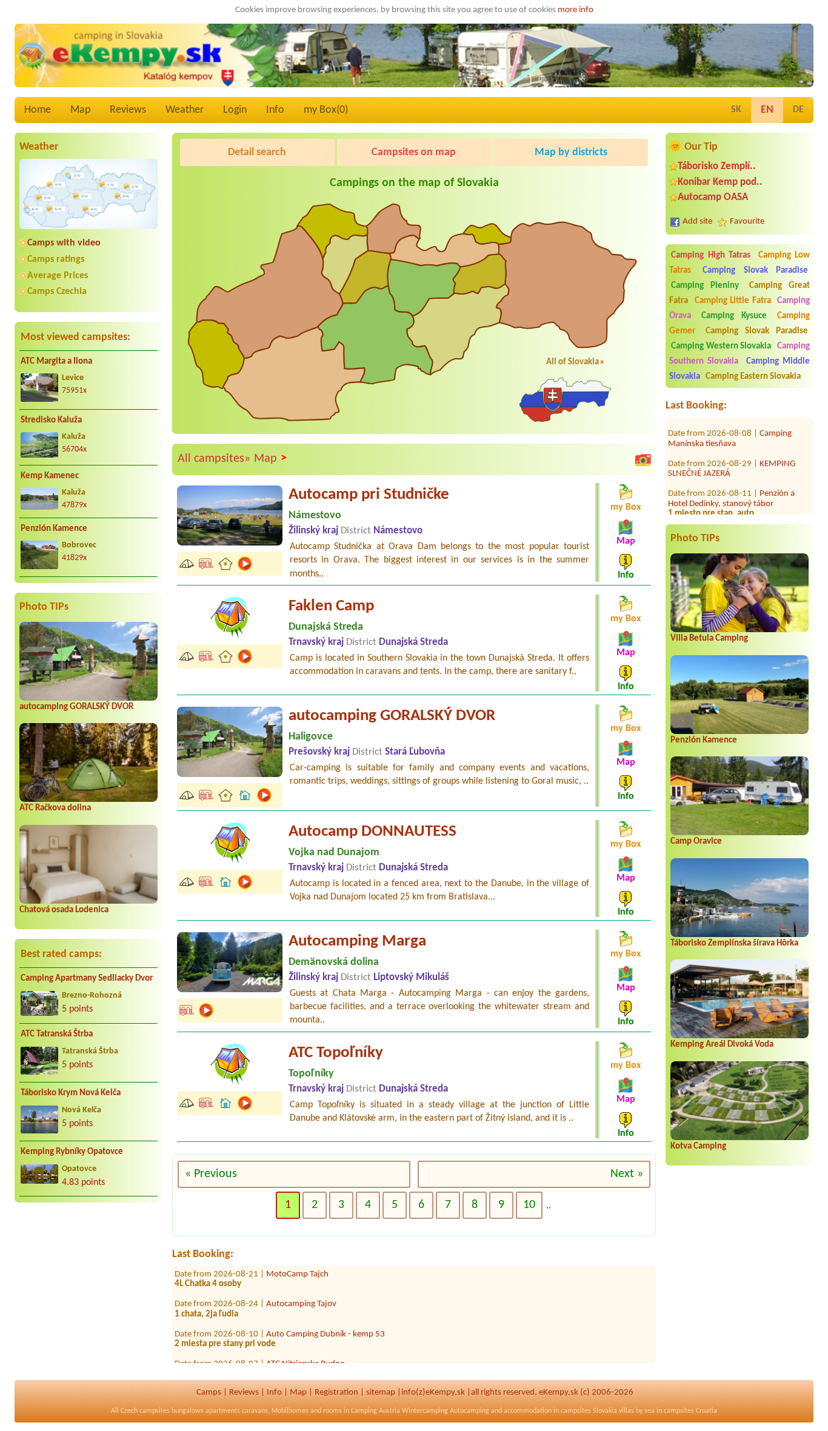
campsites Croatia (690, 1411)
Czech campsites (145, 1411)
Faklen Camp (331, 606)
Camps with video (64, 243)
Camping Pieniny (705, 285)
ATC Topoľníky (336, 1053)
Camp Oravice (696, 841)
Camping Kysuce (733, 316)
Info (275, 110)
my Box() (326, 110)
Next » (626, 1174)
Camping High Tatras (710, 255)
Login (235, 110)
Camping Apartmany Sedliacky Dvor (87, 978)
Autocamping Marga (357, 941)
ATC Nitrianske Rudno (305, 1338)
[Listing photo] (643, 459)
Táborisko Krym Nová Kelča (71, 1093)
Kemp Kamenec (50, 476)
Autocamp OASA (713, 197)
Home (37, 110)
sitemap (380, 1392)
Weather (184, 110)
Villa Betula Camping (709, 638)
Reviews (128, 110)
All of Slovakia (572, 362)
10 (529, 1205)
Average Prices (57, 276)
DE (798, 110)
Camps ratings (55, 259)
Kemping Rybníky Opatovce (72, 1151)
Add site (697, 221)
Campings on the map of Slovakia (414, 183)
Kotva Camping (698, 1146)
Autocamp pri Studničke (369, 495)
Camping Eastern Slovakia (753, 376)
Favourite (747, 221)
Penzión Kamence (54, 528)
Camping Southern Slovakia (739, 354)
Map (80, 110)
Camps (208, 1392)
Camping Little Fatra (733, 300)
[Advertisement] (88, 1290)
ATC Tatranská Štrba (57, 1034)
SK (736, 110)
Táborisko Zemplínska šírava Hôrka (734, 943)
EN (767, 110)
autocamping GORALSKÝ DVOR (76, 707)
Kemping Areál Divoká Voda (721, 1044)
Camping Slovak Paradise (755, 270)
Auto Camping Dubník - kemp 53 (325, 1308)
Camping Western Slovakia (721, 346)
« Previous (211, 1174)
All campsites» (214, 459)
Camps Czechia (57, 291)
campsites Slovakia (589, 1411)
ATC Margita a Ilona (56, 361)
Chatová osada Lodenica (64, 910)
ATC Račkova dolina (55, 808)
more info (575, 10)
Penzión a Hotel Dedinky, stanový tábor (731, 473)
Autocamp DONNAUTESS (372, 832)
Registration (336, 1392)
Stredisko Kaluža (51, 420)
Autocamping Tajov (301, 1278)
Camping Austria (375, 1411)
